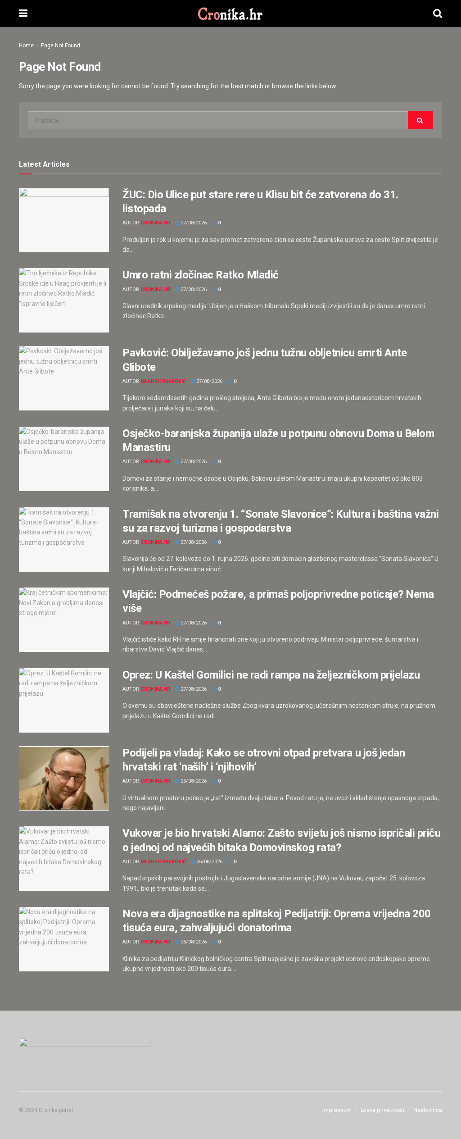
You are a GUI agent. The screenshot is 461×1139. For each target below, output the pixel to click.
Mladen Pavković (163, 381)
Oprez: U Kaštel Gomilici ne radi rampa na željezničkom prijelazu (271, 675)
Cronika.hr (155, 223)
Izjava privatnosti (382, 1110)
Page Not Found (60, 45)
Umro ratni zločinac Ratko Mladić (200, 275)
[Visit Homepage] (230, 14)
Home (26, 45)
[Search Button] (437, 13)
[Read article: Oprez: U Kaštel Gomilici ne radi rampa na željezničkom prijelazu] (64, 700)
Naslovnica (427, 1110)
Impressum (337, 1110)
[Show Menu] (23, 13)
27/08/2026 (193, 223)
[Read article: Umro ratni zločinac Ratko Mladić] (64, 300)
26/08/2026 (193, 781)
